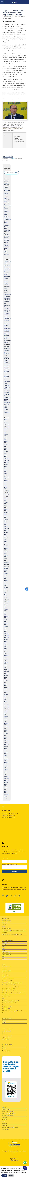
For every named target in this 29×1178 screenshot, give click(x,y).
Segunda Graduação (6, 1037)
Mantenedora (5, 922)
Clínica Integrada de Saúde (8, 1115)
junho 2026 (6, 425)
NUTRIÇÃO (6, 366)
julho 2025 (6, 458)
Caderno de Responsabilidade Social (10, 1000)
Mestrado (4, 973)
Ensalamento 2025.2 (6, 1008)
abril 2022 (6, 568)
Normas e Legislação (6, 928)
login (13, 158)
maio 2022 (6, 566)
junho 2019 (6, 671)
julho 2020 (6, 633)
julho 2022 (6, 562)
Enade (3, 1121)
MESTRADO (20, 127)
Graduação (4, 969)
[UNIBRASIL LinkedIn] (12, 896)
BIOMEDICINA (7, 276)
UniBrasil (11, 130)
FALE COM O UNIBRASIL (7, 1044)
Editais (3, 950)
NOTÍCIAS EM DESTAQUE (13, 128)
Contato (4, 1046)
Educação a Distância (7, 967)
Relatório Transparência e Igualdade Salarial (12, 934)
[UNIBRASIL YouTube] (20, 896)
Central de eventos (6, 954)
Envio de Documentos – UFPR (8, 988)
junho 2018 (6, 707)
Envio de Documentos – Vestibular (9, 991)
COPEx (5, 383)
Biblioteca (4, 1123)
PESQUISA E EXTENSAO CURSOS (6, 371)
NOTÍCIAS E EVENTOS (7, 1018)
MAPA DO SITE (5, 1129)
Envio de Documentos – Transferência (10, 987)
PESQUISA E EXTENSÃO (7, 940)
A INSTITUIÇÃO (5, 918)
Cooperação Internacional (8, 1111)
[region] (14, 908)
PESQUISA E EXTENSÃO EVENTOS (6, 376)
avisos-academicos (6, 994)
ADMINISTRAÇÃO (7, 261)
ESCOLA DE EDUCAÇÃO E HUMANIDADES (12, 125)
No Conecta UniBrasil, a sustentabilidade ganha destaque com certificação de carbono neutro (7, 222)
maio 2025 (6, 462)
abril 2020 (6, 639)
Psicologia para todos (7, 1006)
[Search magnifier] (17, 173)
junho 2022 (6, 564)
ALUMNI (5, 263)
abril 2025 (6, 464)
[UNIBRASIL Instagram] (16, 896)
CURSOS (4, 965)
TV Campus (4, 1119)
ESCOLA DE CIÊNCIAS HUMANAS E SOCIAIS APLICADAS (13, 123)
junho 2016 (6, 778)
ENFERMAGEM (7, 296)
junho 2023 (6, 528)
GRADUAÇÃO (14, 127)
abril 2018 (6, 711)
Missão (3, 926)
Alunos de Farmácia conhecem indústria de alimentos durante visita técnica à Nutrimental (6, 248)
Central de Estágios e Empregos (9, 1113)
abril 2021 (6, 604)
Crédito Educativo (6, 1039)
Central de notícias (6, 952)
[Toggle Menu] (2, 2)
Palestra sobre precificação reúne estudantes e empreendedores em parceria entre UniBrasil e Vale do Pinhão (7, 205)
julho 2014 (6, 794)
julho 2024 (6, 490)
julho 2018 (6, 705)
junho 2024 (6, 492)
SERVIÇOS (4, 1107)
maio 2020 (6, 637)
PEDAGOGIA (6, 368)
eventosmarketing (6, 996)
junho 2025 (6, 460)
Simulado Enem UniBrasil (7, 979)
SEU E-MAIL (5, 859)
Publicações (5, 942)
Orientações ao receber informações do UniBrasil (13, 992)
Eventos (4, 1022)
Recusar (11, 1175)
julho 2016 (6, 776)
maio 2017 (6, 744)
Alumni (3, 1012)
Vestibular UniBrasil (6, 1031)
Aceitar (4, 1175)
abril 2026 (6, 429)
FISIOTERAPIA (7, 344)
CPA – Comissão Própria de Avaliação (10, 1127)
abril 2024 (6, 496)
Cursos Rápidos (5, 975)
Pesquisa (4, 944)
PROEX (3, 946)
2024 (3, 956)
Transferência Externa (7, 1035)
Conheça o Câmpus (6, 920)
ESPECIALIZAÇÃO (7, 127)
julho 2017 (6, 740)
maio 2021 (6, 601)
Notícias (4, 1020)
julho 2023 (6, 526)
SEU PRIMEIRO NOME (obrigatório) (9, 864)
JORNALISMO (7, 348)
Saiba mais (23, 1172)
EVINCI (3, 948)
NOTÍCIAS (5, 128)
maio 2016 (6, 780)
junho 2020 (6, 635)
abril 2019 (6, 675)
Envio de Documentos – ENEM (8, 984)
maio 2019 (6, 673)
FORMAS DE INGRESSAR (7, 1029)
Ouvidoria (4, 1048)
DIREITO (17, 122)
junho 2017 (6, 742)
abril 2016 (6, 782)
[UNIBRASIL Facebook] (4, 896)
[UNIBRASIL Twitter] (8, 896)
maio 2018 (6, 709)
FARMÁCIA (6, 342)
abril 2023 (6, 532)
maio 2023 (6, 530)
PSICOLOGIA (6, 385)
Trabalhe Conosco (6, 1050)
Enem (3, 1004)
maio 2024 (6, 494)
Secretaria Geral (6, 1109)
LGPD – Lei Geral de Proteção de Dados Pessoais (13, 930)
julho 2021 (6, 597)
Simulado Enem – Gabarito (8, 980)
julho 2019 (6, 669)
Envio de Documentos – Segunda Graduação (12, 983)
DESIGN (5, 288)
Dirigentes (4, 932)
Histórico (4, 924)
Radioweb (4, 1117)
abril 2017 (6, 746)
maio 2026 (6, 427)
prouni (3, 977)
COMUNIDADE (11, 122)
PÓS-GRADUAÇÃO (6, 971)
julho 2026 (6, 423)
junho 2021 (6, 600)
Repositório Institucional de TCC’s (9, 1002)
